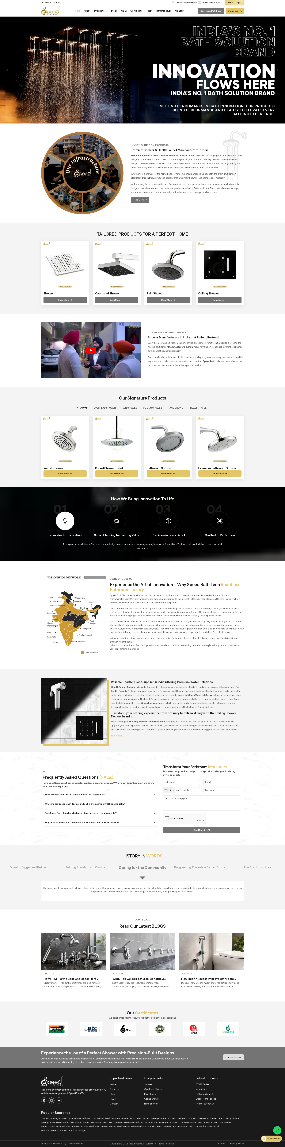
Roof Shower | (149, 1126)
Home (76, 10)
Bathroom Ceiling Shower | (54, 1118)
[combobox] (169, 790)
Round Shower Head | (183, 1126)
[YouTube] (59, 1100)
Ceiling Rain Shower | (187, 1118)
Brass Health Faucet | (140, 1118)
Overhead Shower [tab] (105, 408)
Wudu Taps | (81, 1130)
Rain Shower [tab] (129, 408)
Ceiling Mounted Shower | (163, 1118)
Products (99, 10)
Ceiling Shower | (232, 1118)
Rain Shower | (115, 1126)
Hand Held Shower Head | (95, 1122)
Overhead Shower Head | (191, 1122)
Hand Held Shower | (73, 1122)
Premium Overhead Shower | (80, 1126)
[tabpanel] (142, 445)
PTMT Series (202, 1084)
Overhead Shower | (168, 1122)
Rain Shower (150, 1094)
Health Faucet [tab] (199, 408)
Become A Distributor (211, 11)
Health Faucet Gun (205, 1103)
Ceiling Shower (151, 1098)
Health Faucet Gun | (149, 1122)
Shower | (199, 1126)
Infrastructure (163, 10)
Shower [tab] (82, 408)
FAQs (113, 1098)
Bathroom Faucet (204, 1094)
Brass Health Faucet (206, 1098)
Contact (180, 10)
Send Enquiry (200, 830)
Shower (148, 1084)
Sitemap (222, 1143)
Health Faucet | (131, 1122)
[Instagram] (51, 1100)
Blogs (114, 10)
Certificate (136, 10)
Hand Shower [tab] (176, 408)
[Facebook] (44, 1100)
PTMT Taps (234, 2)
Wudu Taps (201, 1089)
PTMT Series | (101, 1126)
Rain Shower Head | (132, 1126)
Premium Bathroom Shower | (218, 1122)
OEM (124, 10)
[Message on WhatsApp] (277, 1130)
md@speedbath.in (211, 2)
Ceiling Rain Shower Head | (211, 1118)
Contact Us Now (233, 1057)
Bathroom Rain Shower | (98, 1118)
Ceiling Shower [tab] (152, 408)
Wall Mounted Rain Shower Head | (57, 1130)
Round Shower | (164, 1126)
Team (149, 10)
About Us (114, 1089)
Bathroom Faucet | (77, 1118)
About (87, 10)
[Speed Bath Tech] (50, 10)
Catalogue (233, 11)
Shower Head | (212, 1126)
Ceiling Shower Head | (51, 1122)
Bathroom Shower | (120, 1118)
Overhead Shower (153, 1089)
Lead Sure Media (75, 1143)
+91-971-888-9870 (186, 2)
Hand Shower (151, 1103)
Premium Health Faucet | (53, 1126)
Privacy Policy (237, 1143)
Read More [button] (138, 199)
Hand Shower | (116, 1122)
